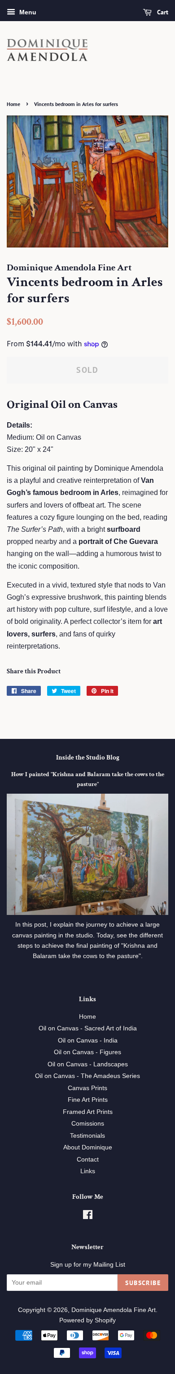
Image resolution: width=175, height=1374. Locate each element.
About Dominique (87, 1147)
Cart (161, 12)
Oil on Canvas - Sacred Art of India (88, 1028)
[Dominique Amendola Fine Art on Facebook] (88, 1216)
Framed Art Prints (88, 1112)
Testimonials (87, 1135)
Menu (27, 12)
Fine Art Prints (88, 1099)
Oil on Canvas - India (88, 1040)
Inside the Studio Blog (87, 757)
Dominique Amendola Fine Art (113, 1310)
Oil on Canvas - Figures (87, 1052)
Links (87, 1171)
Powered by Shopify (87, 1320)
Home (13, 104)
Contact (88, 1159)
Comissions (87, 1123)
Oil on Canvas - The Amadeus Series (87, 1076)
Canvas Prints (87, 1088)
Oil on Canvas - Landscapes (88, 1064)
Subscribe (143, 1283)
